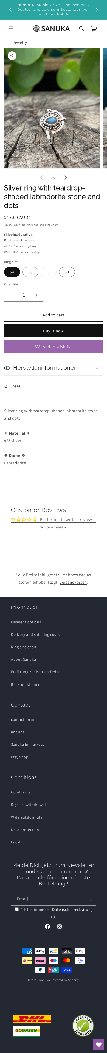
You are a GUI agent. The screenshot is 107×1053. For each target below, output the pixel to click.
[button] (11, 29)
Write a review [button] (53, 527)
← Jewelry (17, 42)
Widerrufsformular (27, 817)
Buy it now (53, 331)
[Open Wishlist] (98, 1044)
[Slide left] (41, 177)
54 (12, 271)
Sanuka (44, 980)
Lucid (16, 842)
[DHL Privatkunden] (32, 1026)
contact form (22, 719)
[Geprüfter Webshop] (83, 1026)
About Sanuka (23, 659)
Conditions (20, 792)
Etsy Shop (19, 757)
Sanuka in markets (27, 744)
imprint (17, 731)
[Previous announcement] (10, 10)
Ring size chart (24, 646)
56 (30, 271)
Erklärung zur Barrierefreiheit (37, 671)
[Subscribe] (90, 899)
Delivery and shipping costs (40, 225)
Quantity (11, 284)
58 (51, 273)
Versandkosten (73, 582)
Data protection (25, 829)
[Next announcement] (97, 10)
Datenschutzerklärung (72, 909)
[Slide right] (66, 177)
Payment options (26, 622)
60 (67, 271)
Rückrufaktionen (26, 684)
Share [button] (15, 385)
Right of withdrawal (28, 804)
